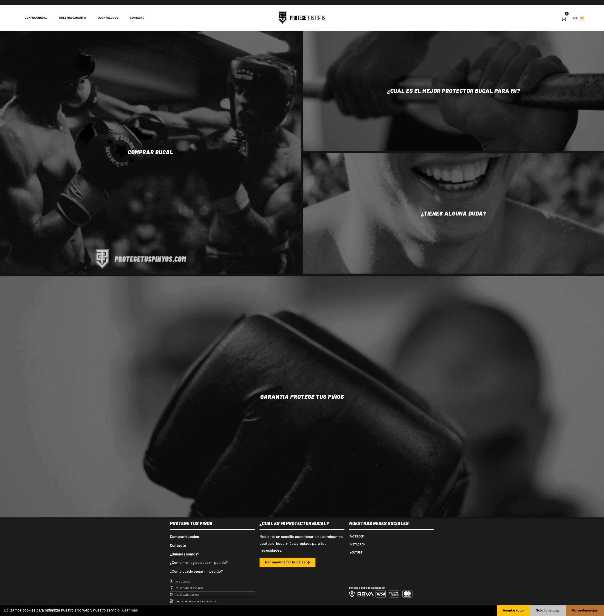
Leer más (130, 610)
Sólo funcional (548, 610)
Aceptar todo (513, 610)
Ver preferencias (585, 610)
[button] (287, 562)
